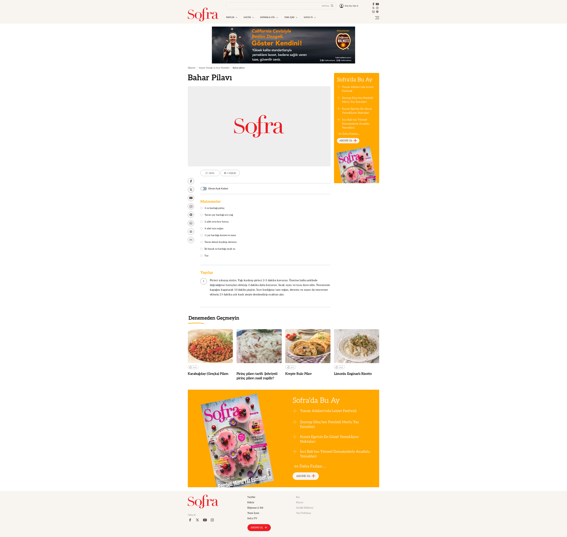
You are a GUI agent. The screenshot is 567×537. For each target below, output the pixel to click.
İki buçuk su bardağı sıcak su (220, 249)
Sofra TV (252, 518)
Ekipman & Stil (255, 507)
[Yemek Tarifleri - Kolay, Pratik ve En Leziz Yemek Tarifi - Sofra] (203, 15)
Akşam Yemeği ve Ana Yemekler (214, 68)
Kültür (250, 502)
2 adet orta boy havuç (217, 222)
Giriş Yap (348, 6)
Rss (298, 497)
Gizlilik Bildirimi (304, 507)
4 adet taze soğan (214, 228)
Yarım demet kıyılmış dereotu (221, 242)
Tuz (207, 256)
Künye (299, 502)
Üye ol (355, 6)
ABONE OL (345, 140)
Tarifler (251, 497)
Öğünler (191, 68)
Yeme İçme (253, 513)
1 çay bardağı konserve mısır (220, 235)
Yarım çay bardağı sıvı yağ (219, 215)
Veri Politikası (303, 513)
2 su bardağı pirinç (215, 208)
